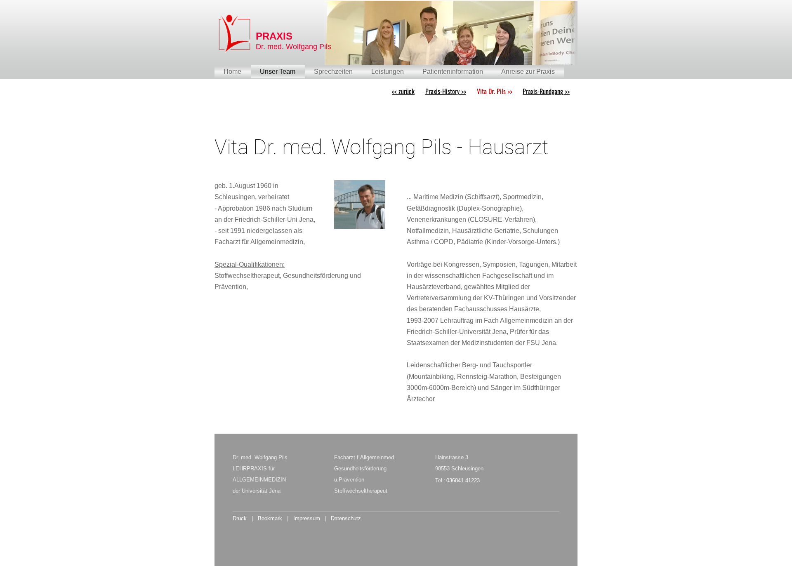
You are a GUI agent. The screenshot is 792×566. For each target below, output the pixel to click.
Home (232, 71)
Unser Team (277, 71)
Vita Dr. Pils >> (494, 91)
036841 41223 (463, 480)
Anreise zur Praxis (528, 71)
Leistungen (387, 71)
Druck (240, 518)
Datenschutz (346, 518)
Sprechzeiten (333, 71)
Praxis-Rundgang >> (546, 91)
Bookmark (270, 518)
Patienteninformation (452, 71)
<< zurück (403, 91)
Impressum (306, 518)
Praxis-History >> (445, 91)
